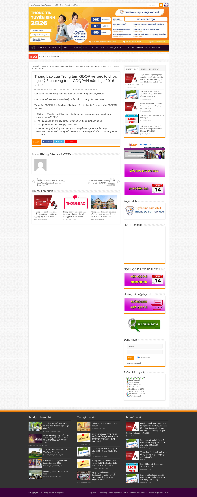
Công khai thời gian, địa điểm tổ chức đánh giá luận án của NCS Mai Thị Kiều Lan (103, 214)
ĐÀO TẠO (87, 48)
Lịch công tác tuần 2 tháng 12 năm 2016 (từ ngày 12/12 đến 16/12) (104, 450)
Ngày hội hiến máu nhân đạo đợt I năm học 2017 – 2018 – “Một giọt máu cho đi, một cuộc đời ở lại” (104, 476)
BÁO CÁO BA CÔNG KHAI (49, 56)
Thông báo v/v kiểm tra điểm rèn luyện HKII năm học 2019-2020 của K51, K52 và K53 (105, 462)
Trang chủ (35, 66)
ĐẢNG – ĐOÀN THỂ (71, 48)
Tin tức (44, 66)
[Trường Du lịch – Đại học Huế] (99, 26)
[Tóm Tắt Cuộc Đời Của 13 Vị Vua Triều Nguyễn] (35, 453)
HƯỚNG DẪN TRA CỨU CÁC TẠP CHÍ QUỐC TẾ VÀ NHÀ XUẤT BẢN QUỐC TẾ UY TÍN (56, 439)
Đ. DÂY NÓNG (155, 48)
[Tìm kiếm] (161, 5)
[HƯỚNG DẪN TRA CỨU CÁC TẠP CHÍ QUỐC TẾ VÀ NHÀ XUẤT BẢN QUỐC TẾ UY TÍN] (35, 438)
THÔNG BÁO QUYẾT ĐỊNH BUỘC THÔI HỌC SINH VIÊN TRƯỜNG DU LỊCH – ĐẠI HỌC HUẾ (105, 438)
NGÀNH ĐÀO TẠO (72, 5)
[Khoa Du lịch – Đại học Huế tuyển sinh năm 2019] (35, 463)
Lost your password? (134, 363)
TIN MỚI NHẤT (132, 69)
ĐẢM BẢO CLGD (138, 48)
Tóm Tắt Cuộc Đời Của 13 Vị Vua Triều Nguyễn (55, 450)
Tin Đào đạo (53, 66)
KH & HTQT (111, 48)
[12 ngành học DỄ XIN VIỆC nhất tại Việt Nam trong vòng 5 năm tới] (35, 426)
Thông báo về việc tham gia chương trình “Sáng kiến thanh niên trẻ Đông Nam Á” (50, 182)
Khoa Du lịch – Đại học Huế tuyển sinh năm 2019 (55, 461)
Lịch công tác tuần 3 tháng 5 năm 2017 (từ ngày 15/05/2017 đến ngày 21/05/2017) (101, 182)
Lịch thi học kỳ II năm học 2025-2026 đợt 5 (151, 465)
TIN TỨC (98, 48)
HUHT (33, 47)
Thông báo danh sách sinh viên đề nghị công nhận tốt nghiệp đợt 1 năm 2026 (45, 214)
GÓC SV (123, 48)
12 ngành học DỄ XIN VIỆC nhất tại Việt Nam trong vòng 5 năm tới (56, 425)
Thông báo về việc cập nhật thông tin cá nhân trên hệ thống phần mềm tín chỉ (74, 214)
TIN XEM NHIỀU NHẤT (150, 69)
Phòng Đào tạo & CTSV (44, 89)
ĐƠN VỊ (55, 48)
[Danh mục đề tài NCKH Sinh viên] (35, 474)
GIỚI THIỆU (43, 48)
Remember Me (144, 358)
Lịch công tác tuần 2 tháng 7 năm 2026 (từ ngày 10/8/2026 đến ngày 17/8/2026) (151, 128)
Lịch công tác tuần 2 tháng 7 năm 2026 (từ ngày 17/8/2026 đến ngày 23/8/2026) (151, 93)
